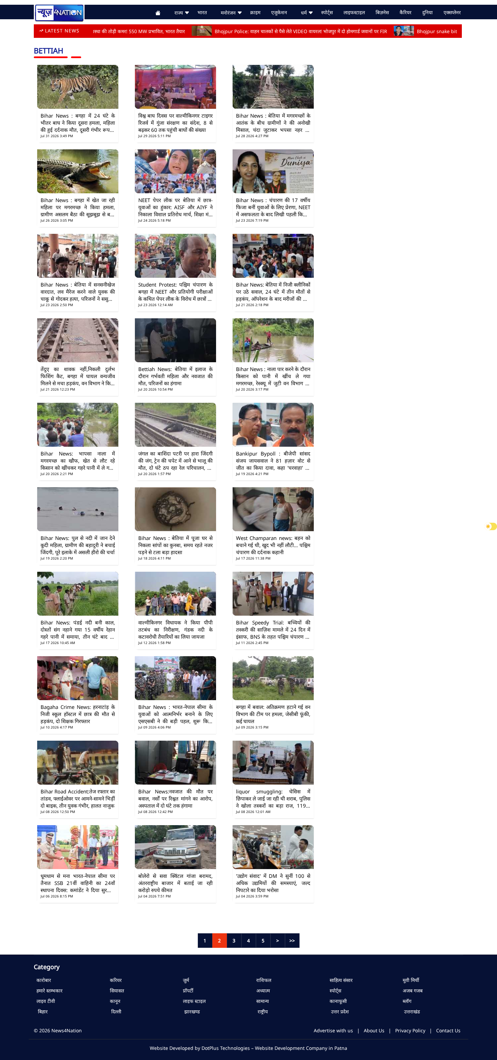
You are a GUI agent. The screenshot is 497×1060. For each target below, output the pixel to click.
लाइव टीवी (44, 1001)
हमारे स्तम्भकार (48, 990)
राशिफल (262, 980)
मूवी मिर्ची (409, 980)
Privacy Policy (410, 1030)
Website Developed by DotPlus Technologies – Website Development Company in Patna (248, 1048)
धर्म (304, 12)
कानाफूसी (337, 1001)
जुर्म (184, 980)
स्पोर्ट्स (334, 990)
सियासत (115, 990)
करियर (114, 980)
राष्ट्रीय (261, 1011)
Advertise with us (333, 1030)
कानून (113, 1001)
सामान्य (261, 1001)
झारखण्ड (190, 1011)
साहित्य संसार (340, 980)
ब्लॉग (405, 1001)
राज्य (179, 12)
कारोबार (42, 980)
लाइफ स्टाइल (193, 1001)
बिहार (41, 1011)
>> (292, 940)
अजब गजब (411, 990)
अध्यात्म (262, 990)
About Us (374, 1030)
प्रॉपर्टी (186, 990)
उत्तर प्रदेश (338, 1011)
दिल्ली (114, 1011)
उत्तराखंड (410, 1011)
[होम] (59, 12)
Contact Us (448, 1030)
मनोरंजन (229, 12)
